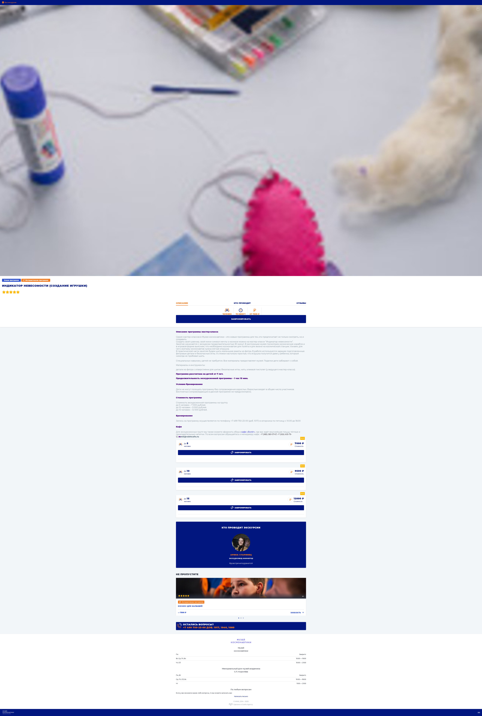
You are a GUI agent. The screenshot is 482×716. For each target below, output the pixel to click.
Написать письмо (241, 696)
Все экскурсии (10, 2)
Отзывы (301, 303)
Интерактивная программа (36, 280)
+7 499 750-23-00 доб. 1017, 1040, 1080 (208, 627)
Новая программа (11, 280)
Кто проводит (242, 303)
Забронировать (241, 319)
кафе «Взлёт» (248, 432)
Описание (182, 303)
